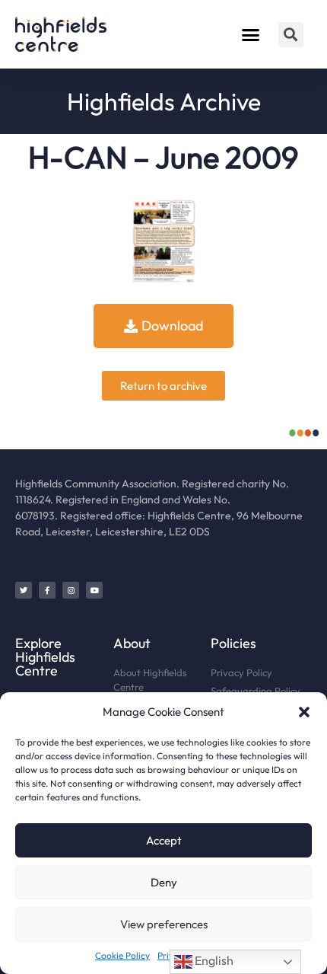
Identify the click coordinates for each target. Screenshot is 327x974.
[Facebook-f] (47, 590)
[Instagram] (70, 590)
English (212, 960)
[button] (304, 712)
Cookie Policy (122, 955)
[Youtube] (94, 590)
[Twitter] (23, 590)
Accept (164, 840)
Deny (164, 882)
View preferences (164, 924)
